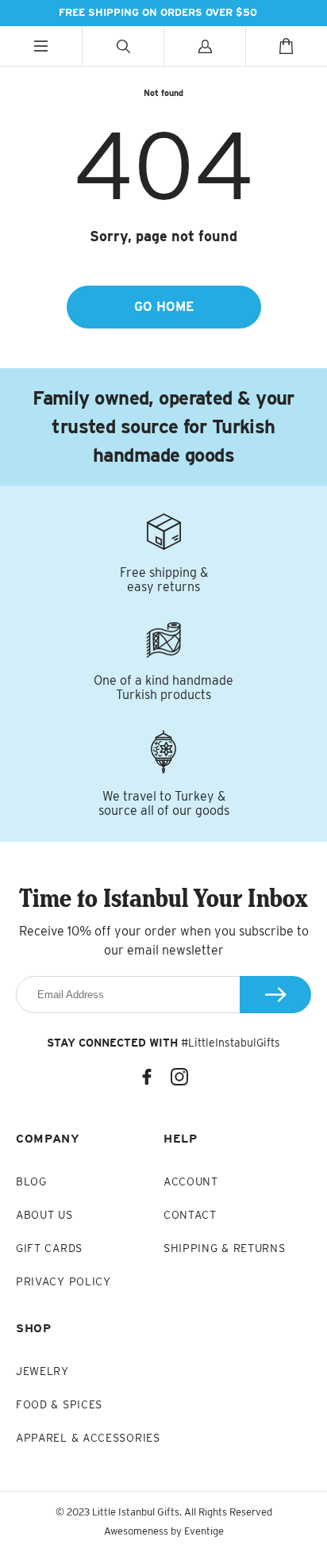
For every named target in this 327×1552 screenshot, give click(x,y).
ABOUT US (44, 1214)
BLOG (31, 1181)
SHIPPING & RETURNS (225, 1248)
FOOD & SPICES (59, 1404)
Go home (164, 306)
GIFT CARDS (49, 1248)
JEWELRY (42, 1371)
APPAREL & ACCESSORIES (88, 1437)
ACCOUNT (191, 1181)
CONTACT (190, 1214)
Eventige (204, 1531)
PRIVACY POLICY (63, 1281)
